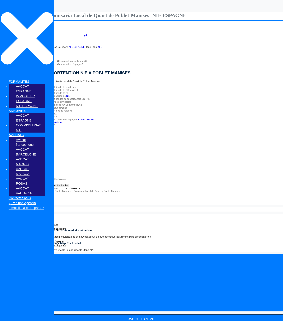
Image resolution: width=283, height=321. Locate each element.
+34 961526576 (86, 119)
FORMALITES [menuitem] (19, 81)
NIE (100, 46)
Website (58, 122)
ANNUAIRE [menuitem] (17, 111)
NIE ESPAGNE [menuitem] (27, 106)
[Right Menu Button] (27, 75)
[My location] (141, 182)
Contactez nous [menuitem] (20, 198)
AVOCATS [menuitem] (16, 135)
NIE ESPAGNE (77, 46)
